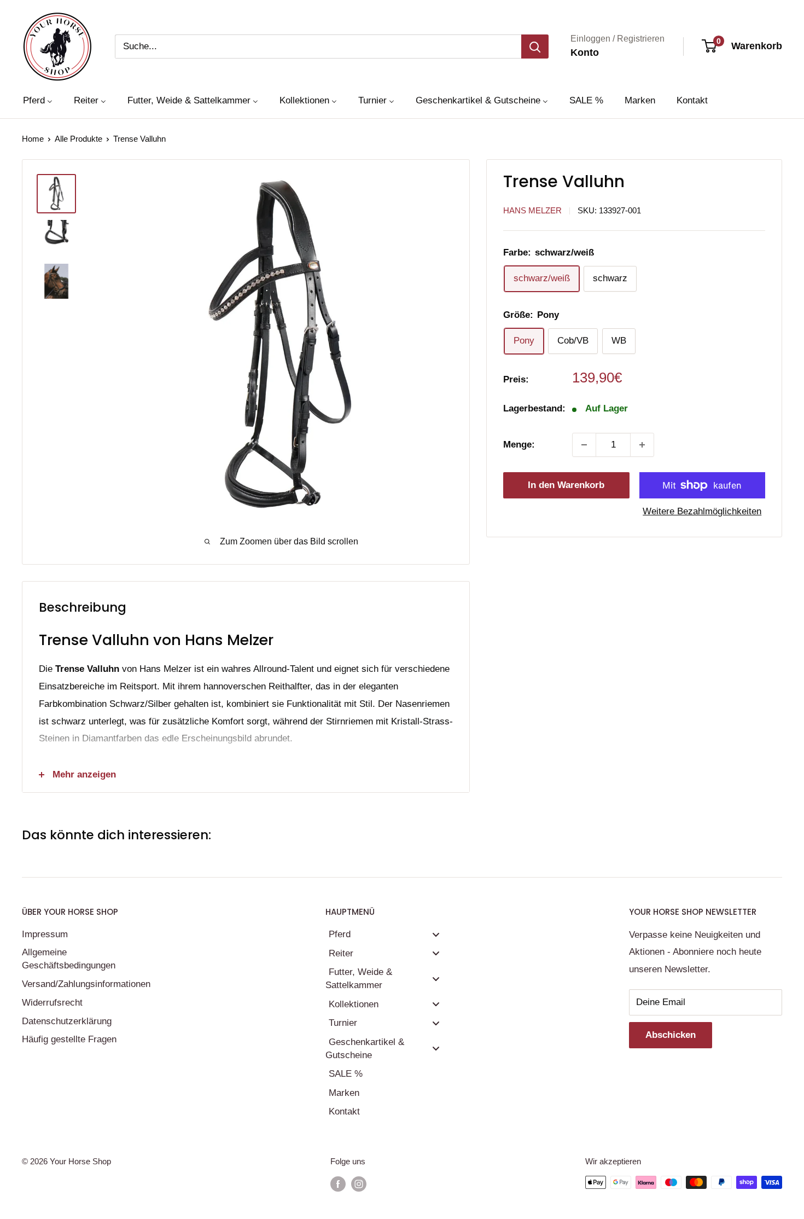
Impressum (45, 934)
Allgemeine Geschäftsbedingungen (68, 959)
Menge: (519, 444)
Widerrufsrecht (52, 1002)
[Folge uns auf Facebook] (338, 1184)
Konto (584, 52)
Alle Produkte (78, 138)
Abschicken (670, 1035)
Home (33, 138)
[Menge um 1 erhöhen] (642, 444)
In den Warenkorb (566, 485)
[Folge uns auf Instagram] (358, 1184)
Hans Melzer (532, 210)
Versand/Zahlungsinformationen (85, 984)
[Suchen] (535, 46)
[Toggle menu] (436, 934)
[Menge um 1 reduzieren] (584, 444)
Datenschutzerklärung (67, 1021)
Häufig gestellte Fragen (69, 1039)
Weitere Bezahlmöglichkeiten (702, 511)
